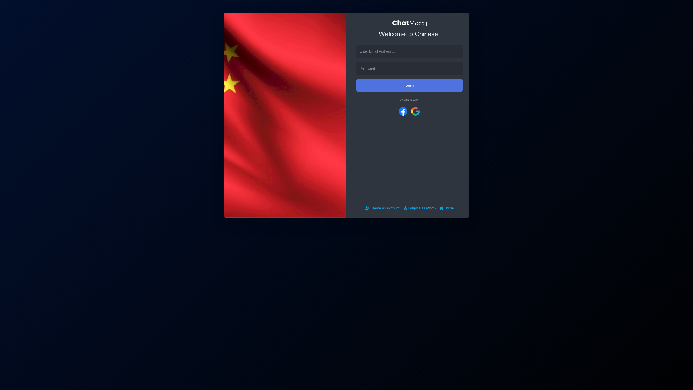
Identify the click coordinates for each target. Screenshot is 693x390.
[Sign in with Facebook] (403, 111)
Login (409, 85)
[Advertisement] (409, 158)
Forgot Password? (421, 208)
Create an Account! (385, 208)
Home (448, 208)
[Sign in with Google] (415, 111)
